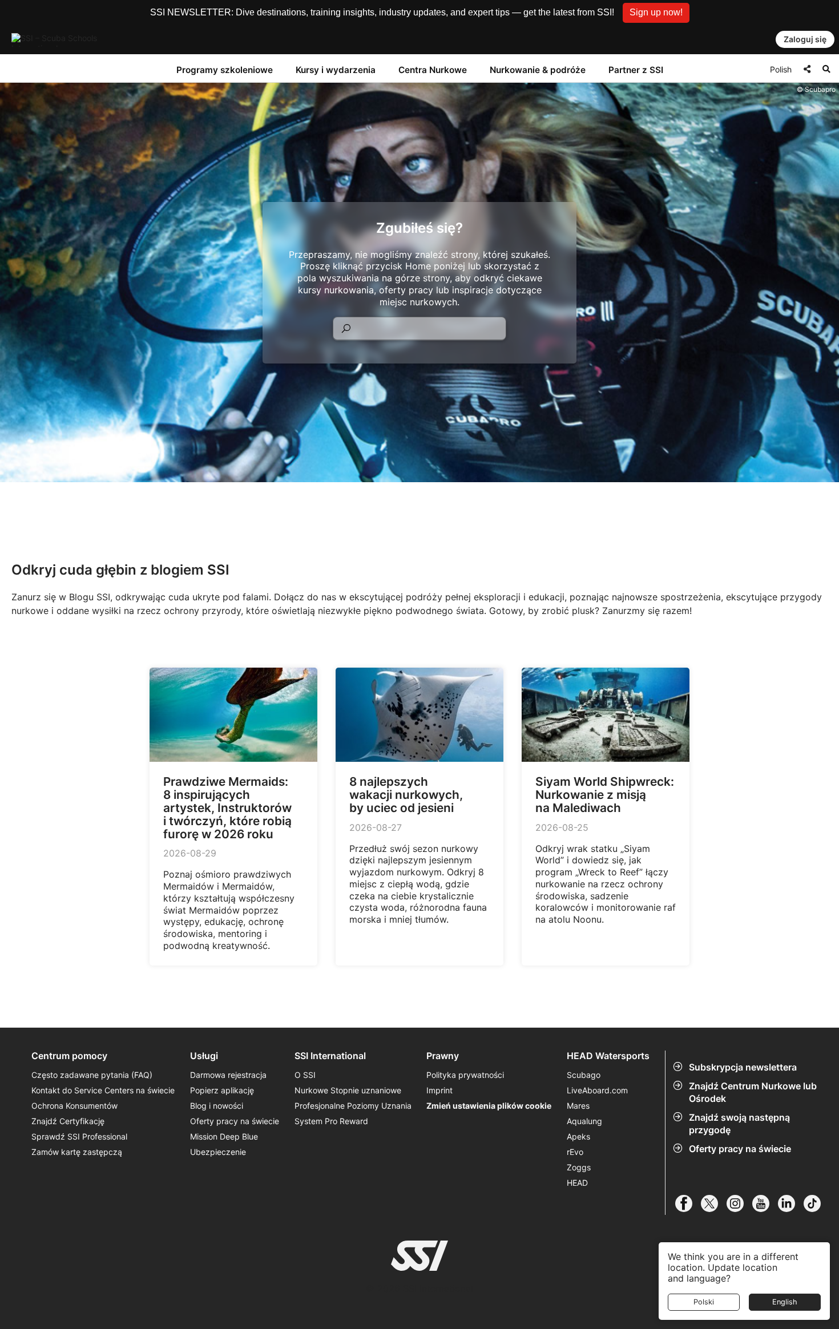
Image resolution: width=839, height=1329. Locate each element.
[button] (656, 13)
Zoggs (579, 1167)
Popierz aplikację (222, 1090)
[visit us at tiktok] (816, 1203)
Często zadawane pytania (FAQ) (91, 1075)
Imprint (439, 1090)
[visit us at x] (714, 1203)
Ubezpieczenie (218, 1152)
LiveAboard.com (597, 1090)
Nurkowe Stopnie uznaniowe (348, 1090)
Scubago (583, 1075)
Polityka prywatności (465, 1075)
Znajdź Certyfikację (67, 1121)
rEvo (575, 1152)
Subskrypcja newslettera (743, 1067)
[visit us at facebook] (688, 1203)
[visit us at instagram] (739, 1203)
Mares (578, 1105)
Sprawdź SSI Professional (79, 1136)
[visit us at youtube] (765, 1203)
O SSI (305, 1075)
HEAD (577, 1182)
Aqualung (584, 1121)
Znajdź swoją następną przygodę (739, 1124)
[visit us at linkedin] (791, 1203)
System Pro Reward (331, 1121)
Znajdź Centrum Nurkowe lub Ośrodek (753, 1092)
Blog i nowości (216, 1105)
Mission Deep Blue (224, 1136)
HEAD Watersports (608, 1056)
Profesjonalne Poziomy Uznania (353, 1105)
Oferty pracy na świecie (740, 1148)
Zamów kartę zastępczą (76, 1152)
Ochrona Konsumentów (74, 1105)
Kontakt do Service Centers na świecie (103, 1090)
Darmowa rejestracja (228, 1075)
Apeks (578, 1136)
